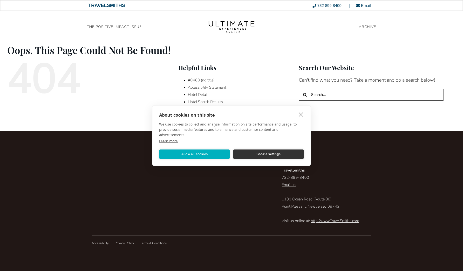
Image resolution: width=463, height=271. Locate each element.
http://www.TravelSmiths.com (335, 221)
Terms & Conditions (153, 243)
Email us (289, 184)
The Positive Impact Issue (114, 26)
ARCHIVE (367, 26)
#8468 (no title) (201, 80)
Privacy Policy (124, 243)
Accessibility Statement (207, 87)
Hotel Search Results (205, 102)
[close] (301, 114)
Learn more (168, 141)
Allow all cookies (194, 154)
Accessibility (100, 243)
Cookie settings (268, 154)
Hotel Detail (198, 94)
